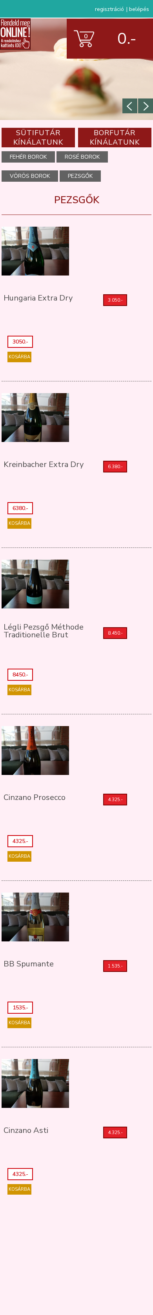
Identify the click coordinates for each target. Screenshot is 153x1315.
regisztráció (109, 9)
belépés (139, 9)
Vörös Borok (30, 176)
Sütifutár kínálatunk (38, 137)
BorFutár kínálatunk (115, 137)
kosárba (19, 357)
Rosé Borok (82, 157)
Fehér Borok (28, 157)
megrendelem (110, 69)
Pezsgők (80, 176)
